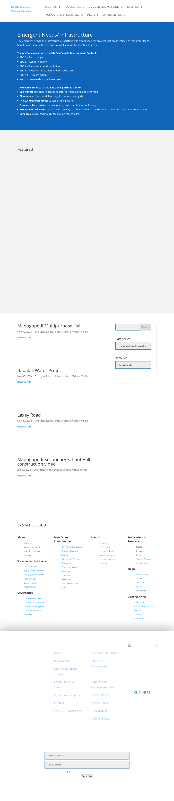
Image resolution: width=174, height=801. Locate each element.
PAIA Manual (99, 711)
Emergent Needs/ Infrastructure (56, 179)
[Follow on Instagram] (82, 784)
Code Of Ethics (100, 718)
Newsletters (141, 590)
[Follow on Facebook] (74, 784)
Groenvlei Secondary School (41, 256)
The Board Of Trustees (105, 653)
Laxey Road (29, 415)
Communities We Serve (104, 7)
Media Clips (141, 582)
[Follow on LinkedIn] (90, 784)
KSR (63, 587)
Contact (59, 703)
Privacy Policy (99, 703)
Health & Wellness (70, 583)
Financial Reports (143, 559)
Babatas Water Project (40, 370)
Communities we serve (72, 547)
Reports (139, 555)
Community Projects (34, 547)
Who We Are (62, 661)
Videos (79, 261)
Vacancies (140, 618)
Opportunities (112, 15)
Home (58, 653)
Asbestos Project (33, 216)
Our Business (104, 547)
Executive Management (35, 606)
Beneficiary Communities (119, 221)
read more (28, 192)
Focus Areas (72, 7)
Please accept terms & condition (88, 772)
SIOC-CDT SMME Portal (68, 711)
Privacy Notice (100, 695)
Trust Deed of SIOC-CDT (35, 598)
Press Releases (83, 179)
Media (91, 15)
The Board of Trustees (35, 602)
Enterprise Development (52, 221)
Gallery (139, 578)
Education (66, 563)
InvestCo (133, 7)
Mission (102, 543)
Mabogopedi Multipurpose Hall (49, 326)
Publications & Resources (62, 15)
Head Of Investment (108, 555)
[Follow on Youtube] (99, 784)
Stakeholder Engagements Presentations (30, 582)
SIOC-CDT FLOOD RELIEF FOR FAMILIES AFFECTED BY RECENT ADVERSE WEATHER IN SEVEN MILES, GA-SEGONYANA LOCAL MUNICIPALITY (85, 173)
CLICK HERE (142, 692)
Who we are (30, 543)
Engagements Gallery (34, 574)
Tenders (139, 614)
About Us (51, 7)
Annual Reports (142, 563)
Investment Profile (107, 551)
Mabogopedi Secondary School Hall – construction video (55, 461)
